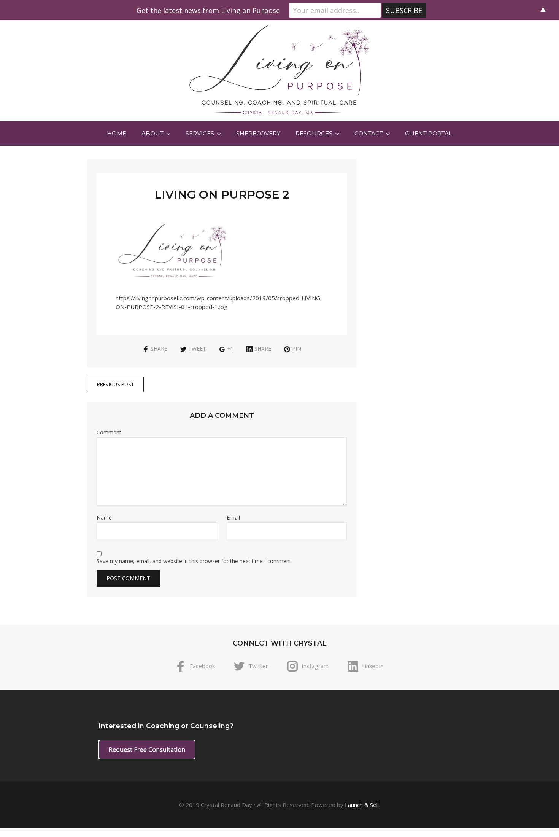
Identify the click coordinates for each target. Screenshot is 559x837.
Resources (313, 133)
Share (159, 348)
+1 (230, 348)
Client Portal (428, 133)
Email (233, 517)
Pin (296, 348)
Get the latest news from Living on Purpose (208, 10)
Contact (368, 133)
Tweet (197, 348)
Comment (109, 432)
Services (200, 133)
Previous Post (115, 384)
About (152, 133)
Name (104, 517)
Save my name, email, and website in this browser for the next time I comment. (194, 561)
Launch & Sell (362, 804)
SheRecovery (258, 133)
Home (116, 133)
